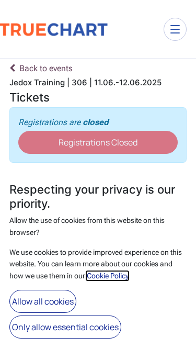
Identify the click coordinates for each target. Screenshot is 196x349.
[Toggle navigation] (175, 29)
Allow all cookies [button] (43, 301)
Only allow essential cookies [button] (65, 327)
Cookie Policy (107, 276)
